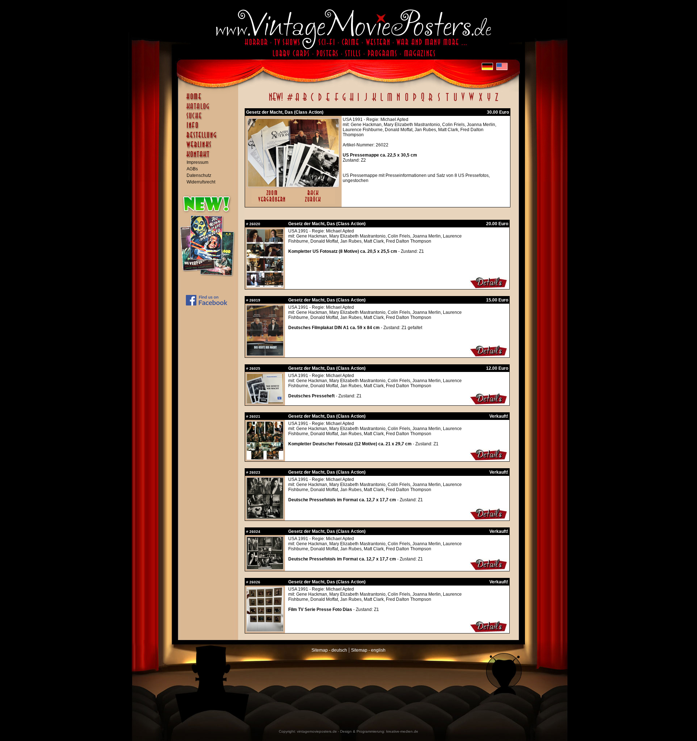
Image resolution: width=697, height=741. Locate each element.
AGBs (192, 168)
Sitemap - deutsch (329, 650)
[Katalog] (210, 109)
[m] (389, 101)
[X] (480, 101)
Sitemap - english (368, 650)
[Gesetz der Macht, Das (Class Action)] (293, 185)
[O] (407, 101)
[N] (398, 101)
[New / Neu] (276, 101)
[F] (336, 101)
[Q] (423, 101)
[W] (471, 101)
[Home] (210, 99)
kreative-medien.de (402, 731)
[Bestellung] (210, 138)
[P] (415, 101)
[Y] (489, 101)
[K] (374, 101)
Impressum (197, 162)
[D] (320, 101)
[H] (351, 101)
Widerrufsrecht (201, 182)
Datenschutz (199, 175)
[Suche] (210, 118)
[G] (344, 101)
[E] (328, 101)
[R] (431, 101)
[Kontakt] (210, 157)
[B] (305, 101)
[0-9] (289, 101)
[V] (462, 101)
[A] (297, 101)
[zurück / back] (314, 202)
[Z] (496, 101)
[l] (381, 101)
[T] (447, 101)
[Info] (210, 128)
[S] (439, 101)
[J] (365, 101)
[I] (358, 101)
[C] (312, 101)
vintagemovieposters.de (317, 731)
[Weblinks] (210, 148)
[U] (455, 101)
